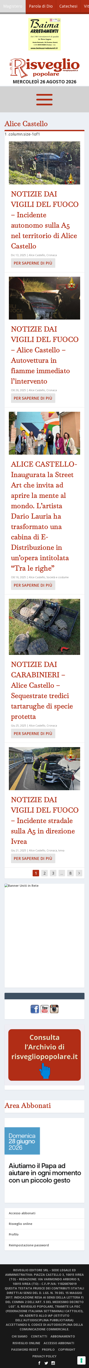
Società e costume (57, 577)
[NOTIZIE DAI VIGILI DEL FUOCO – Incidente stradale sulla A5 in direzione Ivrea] (44, 768)
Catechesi (68, 6)
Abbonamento (63, 1336)
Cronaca (51, 255)
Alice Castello (37, 255)
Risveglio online (20, 1224)
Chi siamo (19, 1336)
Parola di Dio (41, 6)
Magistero (12, 6)
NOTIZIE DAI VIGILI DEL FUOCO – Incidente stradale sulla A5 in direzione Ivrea (45, 820)
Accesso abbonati (22, 1213)
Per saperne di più (33, 263)
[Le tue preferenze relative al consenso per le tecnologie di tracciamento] (81, 1360)
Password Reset (24, 1349)
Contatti (39, 1336)
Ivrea (61, 850)
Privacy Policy (44, 1356)
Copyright (66, 1349)
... (61, 873)
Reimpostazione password (29, 1245)
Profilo (14, 1234)
